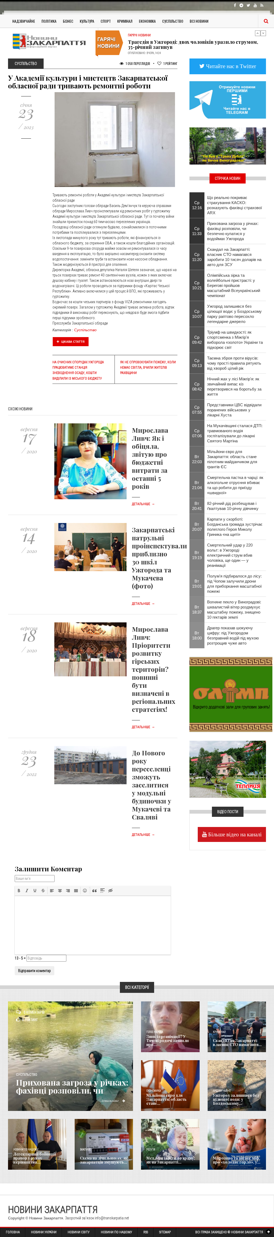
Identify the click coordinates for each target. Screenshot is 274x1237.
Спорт (106, 21)
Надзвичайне (23, 21)
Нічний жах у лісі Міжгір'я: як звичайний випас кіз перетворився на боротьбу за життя (234, 386)
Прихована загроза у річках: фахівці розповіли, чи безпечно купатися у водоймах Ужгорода (232, 231)
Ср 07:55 (197, 410)
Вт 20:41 (197, 506)
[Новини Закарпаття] (51, 41)
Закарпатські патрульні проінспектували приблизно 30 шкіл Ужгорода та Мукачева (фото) (159, 557)
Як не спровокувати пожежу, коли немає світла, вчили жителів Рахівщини (148, 367)
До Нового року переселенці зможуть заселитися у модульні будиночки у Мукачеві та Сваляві (151, 784)
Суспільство (172, 21)
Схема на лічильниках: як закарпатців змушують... (104, 1160)
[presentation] (19, 890)
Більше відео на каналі (234, 834)
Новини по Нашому (116, 1232)
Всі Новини (199, 21)
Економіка (147, 21)
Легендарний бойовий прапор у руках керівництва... (34, 1158)
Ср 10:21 (197, 285)
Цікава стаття (72, 341)
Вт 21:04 (197, 485)
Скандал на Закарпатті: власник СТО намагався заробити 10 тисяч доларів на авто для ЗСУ (234, 257)
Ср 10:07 (197, 314)
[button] (19, 890)
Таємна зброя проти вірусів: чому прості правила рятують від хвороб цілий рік (234, 363)
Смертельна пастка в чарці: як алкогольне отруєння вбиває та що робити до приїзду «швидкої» (235, 485)
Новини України (43, 1232)
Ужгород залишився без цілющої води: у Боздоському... (236, 1099)
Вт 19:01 (197, 583)
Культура (87, 21)
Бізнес (68, 21)
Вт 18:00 (197, 635)
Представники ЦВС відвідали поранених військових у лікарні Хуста (234, 410)
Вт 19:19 (197, 555)
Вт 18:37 (197, 609)
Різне (216, 1149)
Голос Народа (154, 1032)
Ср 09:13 (197, 363)
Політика (48, 21)
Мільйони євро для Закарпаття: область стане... (166, 1099)
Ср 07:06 (197, 433)
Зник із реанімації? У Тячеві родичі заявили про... (167, 1040)
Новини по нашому (25, 1149)
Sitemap (165, 1232)
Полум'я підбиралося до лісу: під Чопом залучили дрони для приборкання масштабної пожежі (234, 584)
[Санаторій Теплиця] (227, 769)
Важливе (85, 1149)
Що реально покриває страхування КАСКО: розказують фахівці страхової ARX (234, 205)
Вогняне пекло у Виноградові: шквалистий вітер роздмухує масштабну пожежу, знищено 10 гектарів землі (234, 609)
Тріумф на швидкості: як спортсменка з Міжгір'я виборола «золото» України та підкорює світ (235, 340)
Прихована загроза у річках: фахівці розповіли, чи (72, 1086)
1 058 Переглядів (137, 63)
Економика (153, 1090)
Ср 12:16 (197, 205)
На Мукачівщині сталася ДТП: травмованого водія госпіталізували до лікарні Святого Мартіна (234, 433)
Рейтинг (170, 63)
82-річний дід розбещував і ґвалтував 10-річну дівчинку (232, 506)
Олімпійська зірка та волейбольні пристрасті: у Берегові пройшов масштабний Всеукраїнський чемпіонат (233, 285)
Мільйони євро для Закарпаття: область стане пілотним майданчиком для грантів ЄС (232, 459)
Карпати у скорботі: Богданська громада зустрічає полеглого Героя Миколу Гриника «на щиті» (234, 527)
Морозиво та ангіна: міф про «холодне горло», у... (236, 1160)
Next (263, 33)
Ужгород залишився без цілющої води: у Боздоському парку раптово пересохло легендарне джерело (234, 314)
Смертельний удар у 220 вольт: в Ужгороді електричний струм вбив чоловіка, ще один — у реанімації (230, 555)
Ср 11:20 (196, 257)
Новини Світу (79, 1232)
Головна (13, 1232)
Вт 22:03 (197, 459)
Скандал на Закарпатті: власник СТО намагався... (237, 1042)
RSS (145, 1232)
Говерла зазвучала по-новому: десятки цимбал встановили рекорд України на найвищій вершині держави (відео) (189, 47)
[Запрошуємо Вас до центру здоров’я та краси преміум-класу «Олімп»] (230, 694)
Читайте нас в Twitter (230, 66)
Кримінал (124, 21)
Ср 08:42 (197, 386)
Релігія (150, 1149)
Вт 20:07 (197, 527)
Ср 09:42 (197, 340)
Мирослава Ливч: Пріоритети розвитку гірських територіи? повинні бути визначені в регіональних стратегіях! (153, 669)
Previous (257, 33)
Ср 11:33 (196, 231)
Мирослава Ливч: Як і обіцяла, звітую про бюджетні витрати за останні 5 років (150, 458)
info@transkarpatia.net (112, 1218)
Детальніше (143, 504)
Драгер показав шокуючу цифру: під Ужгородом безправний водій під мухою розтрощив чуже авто (233, 635)
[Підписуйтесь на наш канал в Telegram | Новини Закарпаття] (227, 99)
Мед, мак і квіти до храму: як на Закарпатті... (170, 1160)
